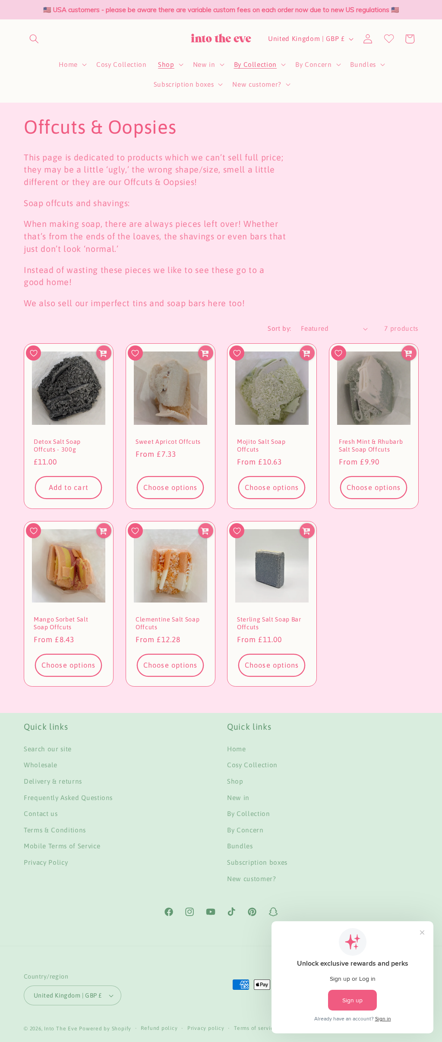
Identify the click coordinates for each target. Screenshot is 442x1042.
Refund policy (159, 1028)
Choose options (170, 487)
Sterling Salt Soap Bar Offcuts (269, 623)
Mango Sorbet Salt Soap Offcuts (61, 623)
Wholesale (40, 765)
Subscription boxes (257, 862)
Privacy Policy (46, 862)
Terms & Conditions (55, 830)
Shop (235, 781)
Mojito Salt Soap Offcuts (261, 445)
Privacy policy (205, 1028)
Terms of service (255, 1028)
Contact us (41, 813)
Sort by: (279, 328)
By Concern (245, 830)
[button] (34, 38)
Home (236, 749)
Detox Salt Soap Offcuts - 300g (57, 445)
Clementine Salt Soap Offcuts (167, 623)
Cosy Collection (252, 765)
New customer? (251, 878)
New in (238, 797)
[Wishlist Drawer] (389, 38)
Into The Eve (60, 1029)
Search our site (48, 749)
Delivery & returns (53, 781)
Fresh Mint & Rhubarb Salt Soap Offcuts (371, 445)
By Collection (248, 813)
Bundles (240, 846)
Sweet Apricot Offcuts (168, 441)
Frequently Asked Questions (68, 797)
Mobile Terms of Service (62, 846)
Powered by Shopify (105, 1029)
